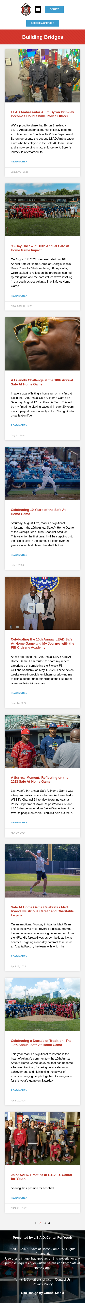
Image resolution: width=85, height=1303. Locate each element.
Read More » (19, 161)
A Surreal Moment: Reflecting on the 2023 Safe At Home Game (39, 779)
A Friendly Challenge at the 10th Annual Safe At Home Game (42, 382)
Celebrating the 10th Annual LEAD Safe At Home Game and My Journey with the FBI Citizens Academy (42, 643)
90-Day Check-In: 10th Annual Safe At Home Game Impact (40, 248)
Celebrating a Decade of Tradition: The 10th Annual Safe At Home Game (41, 1043)
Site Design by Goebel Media (42, 1293)
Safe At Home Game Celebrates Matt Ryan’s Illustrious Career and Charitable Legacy (42, 911)
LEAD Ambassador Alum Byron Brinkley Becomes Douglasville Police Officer (42, 114)
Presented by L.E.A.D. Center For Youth (42, 1237)
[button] (38, 9)
